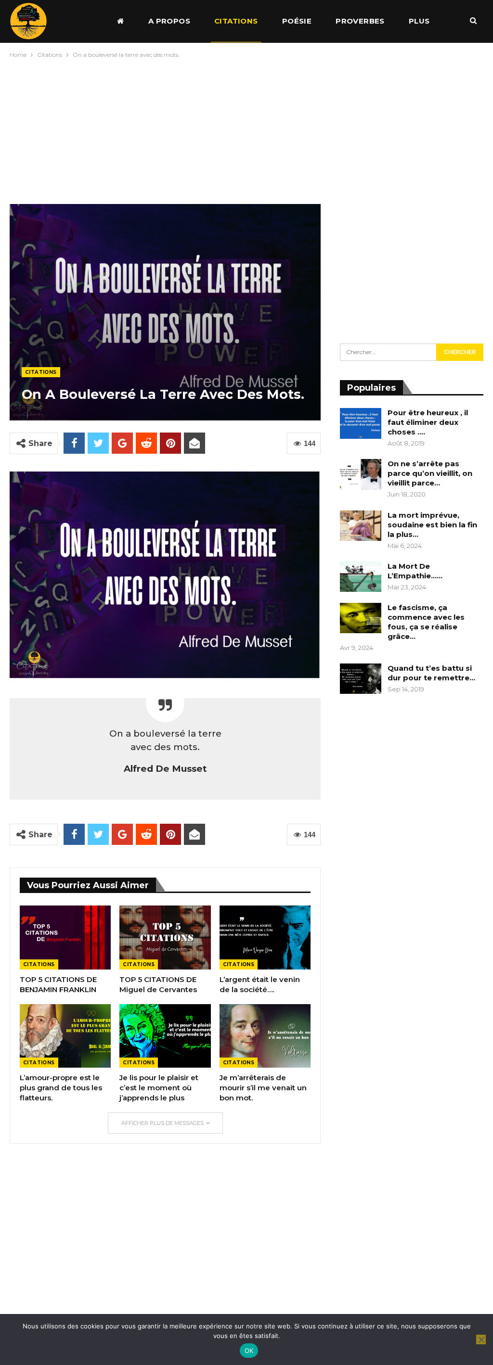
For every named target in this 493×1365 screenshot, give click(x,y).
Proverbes (360, 21)
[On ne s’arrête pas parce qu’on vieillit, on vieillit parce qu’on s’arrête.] (360, 474)
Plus (419, 21)
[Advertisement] (246, 129)
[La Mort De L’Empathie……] (360, 576)
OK (249, 1350)
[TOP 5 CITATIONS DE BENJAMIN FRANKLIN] (65, 938)
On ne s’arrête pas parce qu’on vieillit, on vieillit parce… (430, 473)
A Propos (169, 21)
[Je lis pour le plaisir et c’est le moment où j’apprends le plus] (164, 1036)
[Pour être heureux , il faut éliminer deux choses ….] (360, 423)
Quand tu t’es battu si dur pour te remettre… (431, 672)
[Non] (481, 1339)
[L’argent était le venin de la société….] (265, 938)
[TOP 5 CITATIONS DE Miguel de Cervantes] (164, 938)
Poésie (296, 21)
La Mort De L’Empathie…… (415, 570)
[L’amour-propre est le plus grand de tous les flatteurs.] (65, 1036)
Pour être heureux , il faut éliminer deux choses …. (428, 422)
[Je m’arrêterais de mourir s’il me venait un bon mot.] (265, 1036)
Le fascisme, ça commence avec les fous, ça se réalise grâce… (426, 622)
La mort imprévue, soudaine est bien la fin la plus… (432, 524)
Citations (236, 21)
